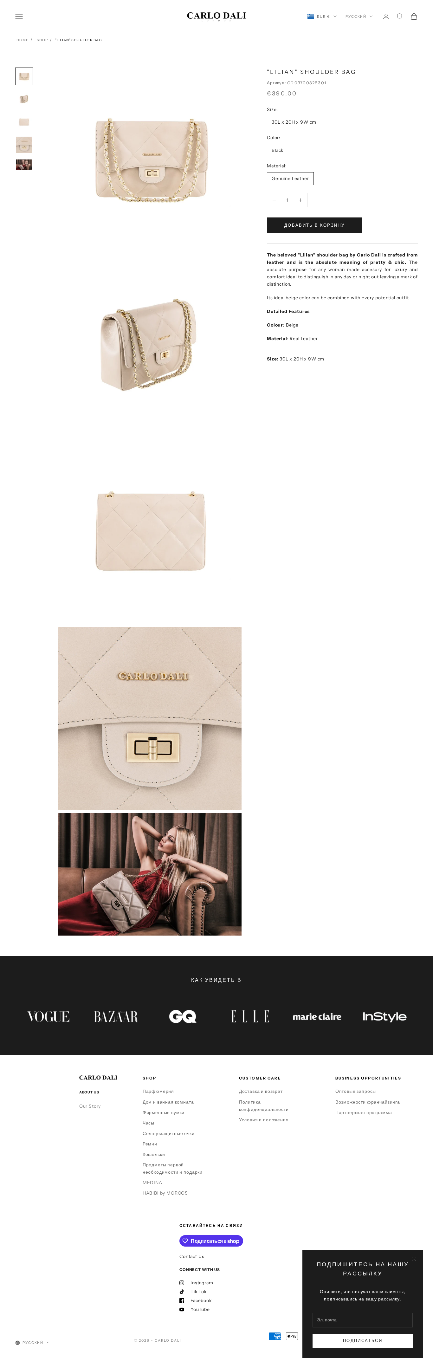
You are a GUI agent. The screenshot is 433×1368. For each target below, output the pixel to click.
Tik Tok (199, 1291)
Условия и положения (264, 1120)
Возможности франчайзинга (367, 1102)
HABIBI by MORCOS (165, 1193)
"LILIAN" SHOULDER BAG (78, 40)
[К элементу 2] (24, 99)
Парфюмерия (158, 1091)
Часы (148, 1123)
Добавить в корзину (314, 225)
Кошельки (154, 1154)
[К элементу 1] (24, 76)
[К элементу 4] (24, 145)
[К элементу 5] (24, 165)
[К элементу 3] (24, 122)
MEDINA (152, 1182)
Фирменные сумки (164, 1112)
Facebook (201, 1300)
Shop (42, 40)
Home (22, 40)
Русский (356, 16)
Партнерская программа (363, 1112)
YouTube (200, 1309)
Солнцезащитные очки (169, 1133)
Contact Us (191, 1256)
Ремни (150, 1144)
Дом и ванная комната (168, 1102)
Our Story (90, 1106)
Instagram (202, 1283)
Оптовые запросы (355, 1091)
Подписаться (362, 1340)
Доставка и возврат (261, 1091)
